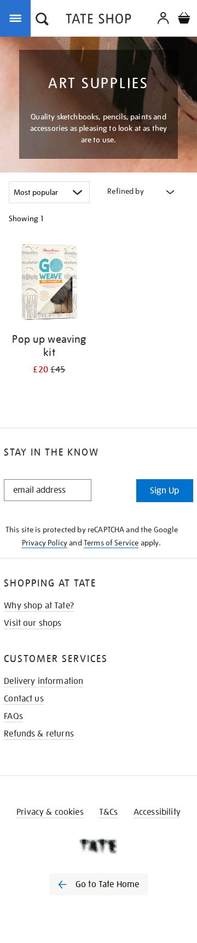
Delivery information (43, 681)
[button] (42, 20)
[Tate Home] (98, 846)
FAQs (13, 716)
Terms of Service (111, 543)
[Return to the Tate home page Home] (98, 20)
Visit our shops (32, 623)
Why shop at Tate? (39, 605)
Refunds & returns (39, 733)
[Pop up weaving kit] (49, 284)
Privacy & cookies (50, 812)
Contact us (24, 698)
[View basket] (184, 19)
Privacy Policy (44, 543)
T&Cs (108, 812)
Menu (17, 17)
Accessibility (157, 812)
